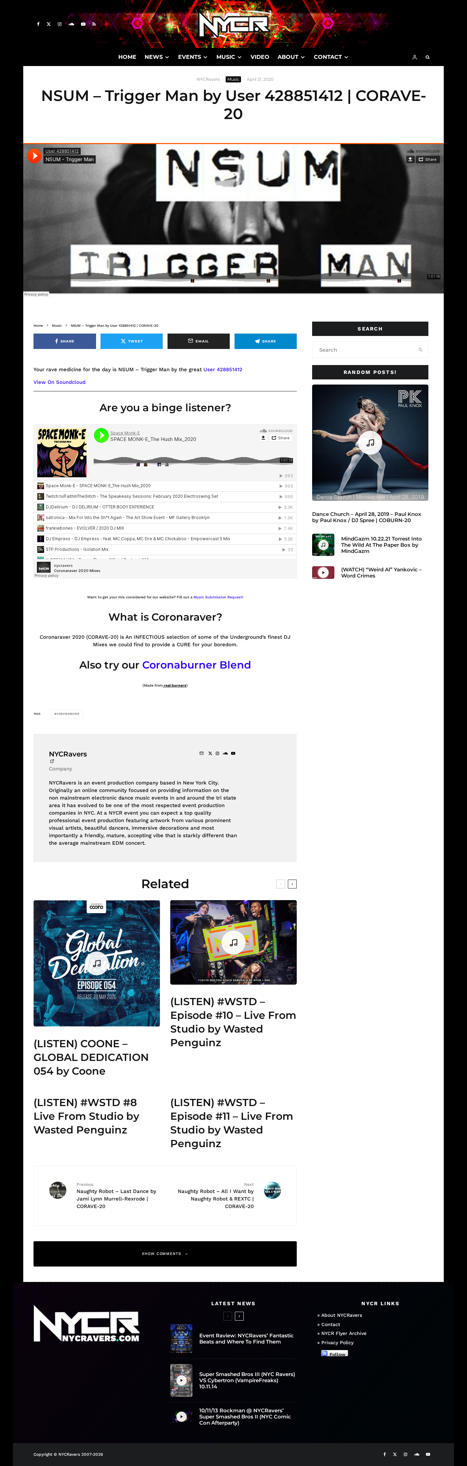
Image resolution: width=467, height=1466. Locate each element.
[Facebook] (38, 24)
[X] (48, 24)
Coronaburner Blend (196, 665)
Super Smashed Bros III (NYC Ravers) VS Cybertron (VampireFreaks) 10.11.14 (247, 1380)
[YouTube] (83, 24)
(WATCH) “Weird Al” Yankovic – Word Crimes (381, 573)
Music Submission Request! (218, 597)
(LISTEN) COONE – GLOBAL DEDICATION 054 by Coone (91, 1057)
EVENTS (189, 57)
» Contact (328, 1324)
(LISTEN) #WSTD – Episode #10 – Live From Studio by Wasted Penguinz (233, 1022)
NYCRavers (208, 79)
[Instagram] (59, 24)
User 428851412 (222, 369)
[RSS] (94, 24)
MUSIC (225, 57)
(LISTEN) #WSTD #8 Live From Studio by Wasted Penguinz (86, 1116)
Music (233, 79)
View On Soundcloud (59, 382)
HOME (127, 57)
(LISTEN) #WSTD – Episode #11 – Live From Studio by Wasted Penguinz (231, 1123)
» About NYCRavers (339, 1315)
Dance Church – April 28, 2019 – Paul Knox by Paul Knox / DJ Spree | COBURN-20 (366, 517)
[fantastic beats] (181, 1338)
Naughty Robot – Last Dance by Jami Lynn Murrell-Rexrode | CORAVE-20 (116, 1195)
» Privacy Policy (335, 1342)
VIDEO (260, 57)
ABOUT (288, 57)
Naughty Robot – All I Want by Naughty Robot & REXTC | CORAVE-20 (216, 1195)
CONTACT (328, 57)
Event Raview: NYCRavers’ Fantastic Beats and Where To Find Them (246, 1339)
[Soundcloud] (71, 24)
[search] (420, 349)
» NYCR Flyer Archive (341, 1333)
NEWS (154, 57)
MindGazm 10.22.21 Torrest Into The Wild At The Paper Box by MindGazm (381, 545)
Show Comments (162, 1253)
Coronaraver (67, 713)
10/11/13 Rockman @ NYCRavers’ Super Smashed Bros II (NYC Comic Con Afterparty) (245, 1416)
